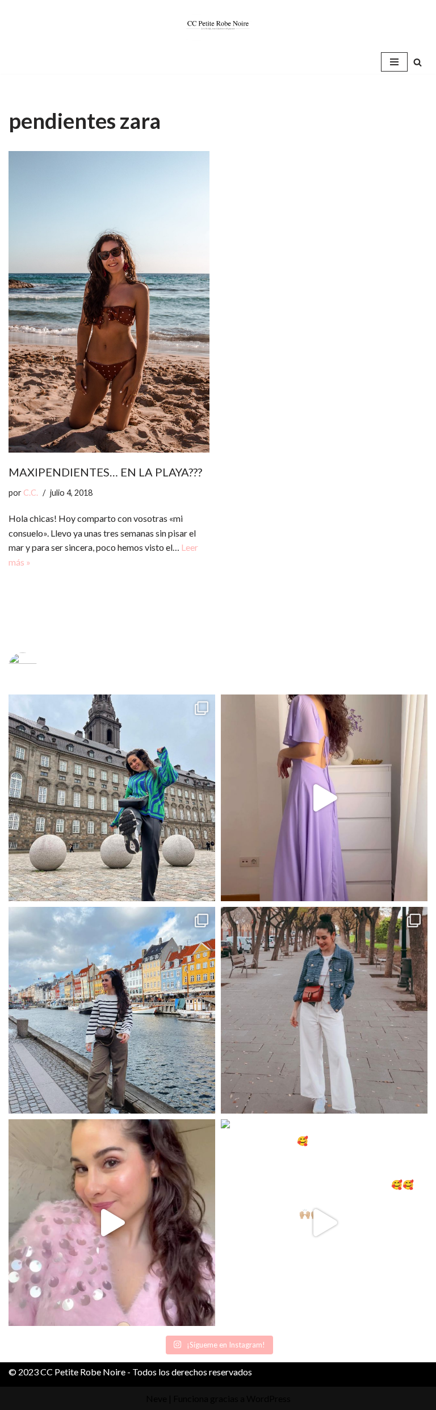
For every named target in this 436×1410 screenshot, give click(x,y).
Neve (156, 1398)
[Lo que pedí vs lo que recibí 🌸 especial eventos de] (324, 797)
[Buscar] (417, 62)
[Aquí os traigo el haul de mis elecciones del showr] (324, 1222)
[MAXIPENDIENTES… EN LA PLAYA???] (109, 302)
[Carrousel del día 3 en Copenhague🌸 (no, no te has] (112, 797)
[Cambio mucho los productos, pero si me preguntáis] (112, 1222)
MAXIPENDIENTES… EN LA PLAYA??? (105, 472)
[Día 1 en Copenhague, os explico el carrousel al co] (112, 1010)
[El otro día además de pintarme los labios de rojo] (324, 1010)
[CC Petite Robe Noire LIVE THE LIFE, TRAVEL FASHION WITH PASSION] (218, 25)
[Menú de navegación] (394, 62)
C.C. (30, 492)
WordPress (268, 1398)
